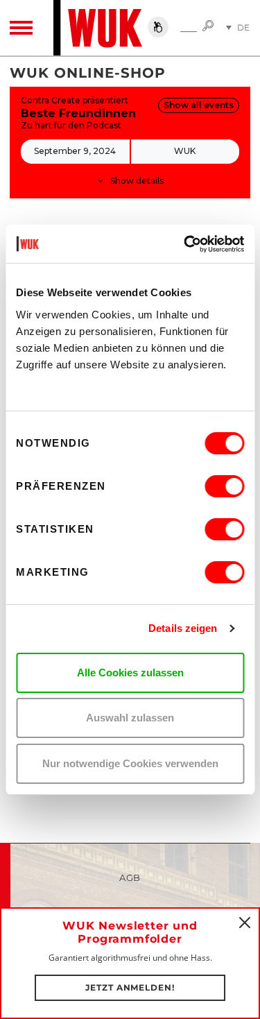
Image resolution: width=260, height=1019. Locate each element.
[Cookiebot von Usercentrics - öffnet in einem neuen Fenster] (185, 244)
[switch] (224, 486)
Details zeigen (182, 628)
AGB (130, 877)
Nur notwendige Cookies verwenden (130, 763)
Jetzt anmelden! (130, 987)
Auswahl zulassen (130, 717)
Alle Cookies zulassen (130, 672)
